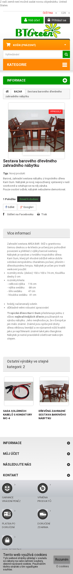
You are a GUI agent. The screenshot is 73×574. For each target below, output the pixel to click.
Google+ (28, 207)
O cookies (62, 566)
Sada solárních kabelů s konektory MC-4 (17, 414)
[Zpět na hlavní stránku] (7, 91)
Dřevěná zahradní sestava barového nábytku (52, 414)
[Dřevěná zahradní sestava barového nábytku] (54, 391)
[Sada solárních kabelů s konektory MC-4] (18, 391)
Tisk (44, 214)
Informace (16, 80)
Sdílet (10, 207)
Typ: (6, 173)
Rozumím (61, 559)
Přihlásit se (58, 20)
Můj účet (11, 454)
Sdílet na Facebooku (20, 214)
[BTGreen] (38, 30)
